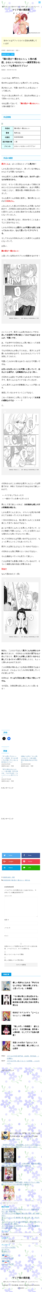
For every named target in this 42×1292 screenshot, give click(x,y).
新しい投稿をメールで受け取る (14, 960)
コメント (8, 896)
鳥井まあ (27, 880)
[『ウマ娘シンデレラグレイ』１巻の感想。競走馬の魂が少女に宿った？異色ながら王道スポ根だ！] (8, 1180)
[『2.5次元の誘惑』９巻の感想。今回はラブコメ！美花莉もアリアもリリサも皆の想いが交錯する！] (8, 1199)
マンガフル (5, 1249)
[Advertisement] (17, 802)
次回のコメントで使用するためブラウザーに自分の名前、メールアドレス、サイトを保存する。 (20, 947)
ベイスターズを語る (8, 1247)
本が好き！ (5, 1251)
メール (7, 928)
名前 (6, 920)
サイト (6, 936)
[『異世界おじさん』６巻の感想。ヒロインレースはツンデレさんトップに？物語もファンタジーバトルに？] (8, 1162)
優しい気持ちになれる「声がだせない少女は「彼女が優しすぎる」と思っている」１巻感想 (26, 985)
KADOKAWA (7, 880)
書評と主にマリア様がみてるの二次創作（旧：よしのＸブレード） (21, 1281)
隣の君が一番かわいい (17, 880)
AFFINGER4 (21, 1288)
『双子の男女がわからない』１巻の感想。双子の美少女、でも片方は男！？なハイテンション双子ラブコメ (9, 773)
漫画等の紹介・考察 (9, 877)
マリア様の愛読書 (21, 10)
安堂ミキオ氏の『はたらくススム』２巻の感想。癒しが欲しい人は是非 (26, 1045)
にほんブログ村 (7, 1258)
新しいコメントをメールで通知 (14, 954)
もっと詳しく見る (15, 1139)
